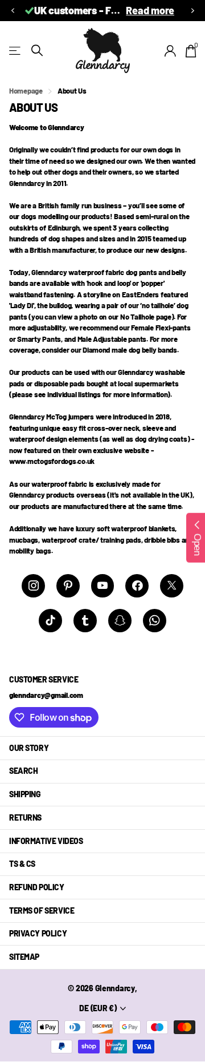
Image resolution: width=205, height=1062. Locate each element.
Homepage (26, 90)
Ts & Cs (22, 864)
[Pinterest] (68, 585)
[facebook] (137, 585)
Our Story (28, 748)
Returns (25, 817)
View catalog (15, 50)
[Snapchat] (120, 620)
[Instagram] (33, 585)
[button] (12, 10)
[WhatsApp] (154, 620)
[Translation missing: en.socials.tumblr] (85, 620)
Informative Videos (46, 841)
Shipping (25, 794)
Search (23, 771)
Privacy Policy (38, 933)
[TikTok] (50, 620)
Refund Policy (36, 887)
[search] (37, 50)
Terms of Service (41, 910)
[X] (171, 585)
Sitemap (24, 957)
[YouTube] (102, 585)
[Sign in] (171, 50)
